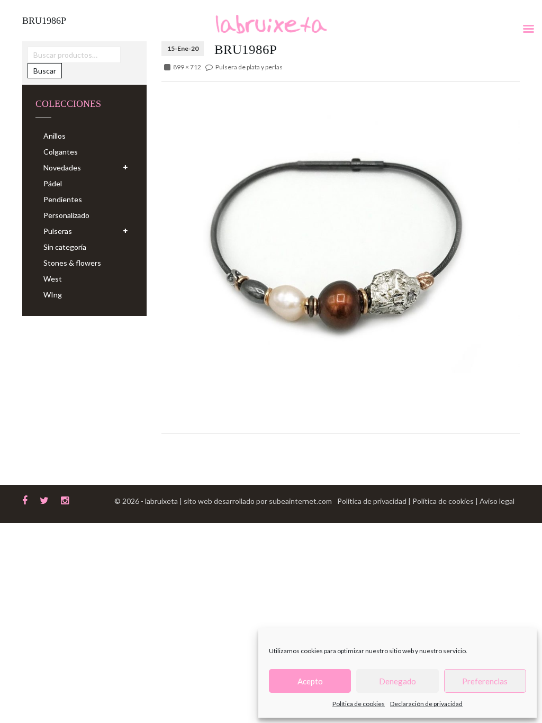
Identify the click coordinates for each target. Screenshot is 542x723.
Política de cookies (358, 704)
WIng (52, 294)
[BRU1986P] (340, 230)
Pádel (52, 183)
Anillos (54, 135)
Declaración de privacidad (426, 704)
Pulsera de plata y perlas (249, 67)
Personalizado (66, 215)
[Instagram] (65, 499)
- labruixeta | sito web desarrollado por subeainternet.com (236, 500)
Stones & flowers (72, 262)
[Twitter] (44, 499)
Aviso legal (497, 500)
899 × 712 (187, 67)
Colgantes (60, 151)
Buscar (44, 70)
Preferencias (485, 681)
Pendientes (62, 199)
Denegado (397, 681)
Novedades (62, 167)
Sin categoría (64, 246)
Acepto (310, 681)
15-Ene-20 (182, 48)
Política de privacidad (372, 500)
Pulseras (57, 231)
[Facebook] (25, 499)
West (52, 278)
